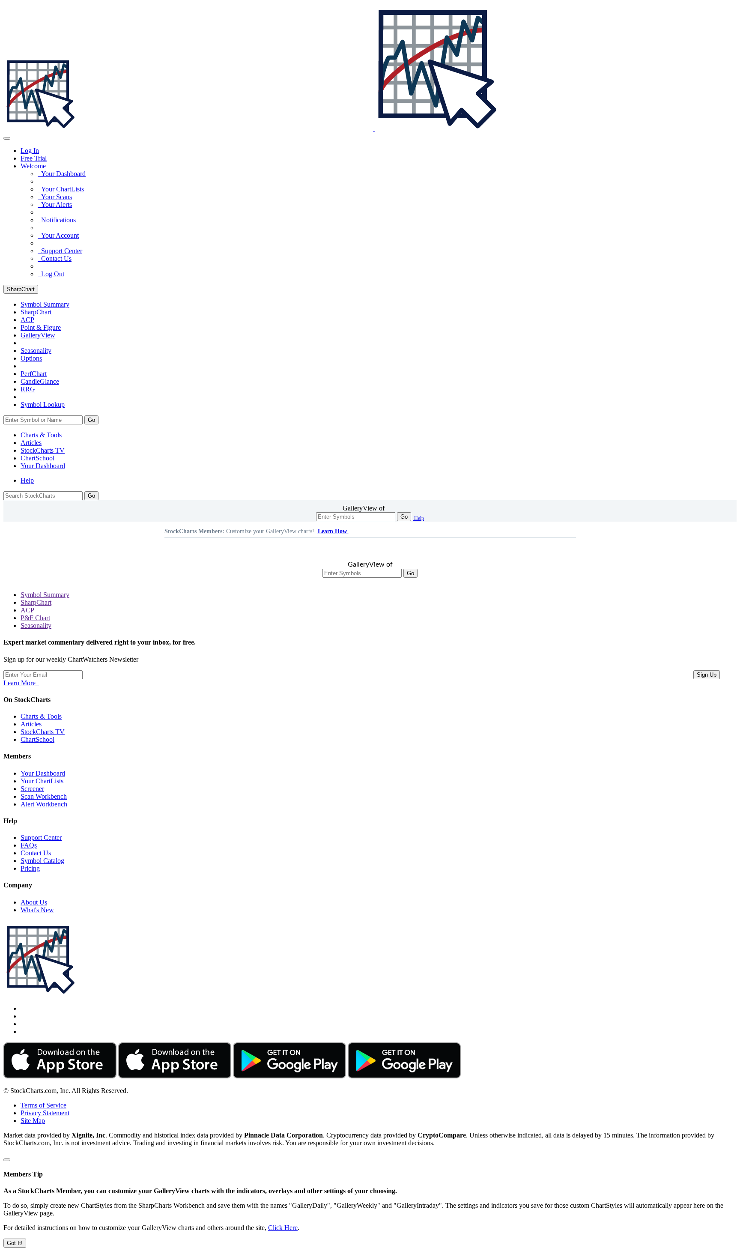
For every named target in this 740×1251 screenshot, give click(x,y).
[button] (33, 166)
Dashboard (43, 465)
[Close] (6, 1159)
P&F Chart (35, 617)
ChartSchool (37, 458)
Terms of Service (43, 1105)
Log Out (51, 274)
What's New (37, 910)
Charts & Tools (41, 435)
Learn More (21, 683)
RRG (28, 389)
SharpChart (21, 289)
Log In (30, 150)
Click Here (283, 1227)
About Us (34, 902)
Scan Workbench (44, 796)
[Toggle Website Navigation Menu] (6, 138)
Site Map (33, 1120)
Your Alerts (55, 204)
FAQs (29, 845)
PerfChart (34, 373)
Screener (32, 788)
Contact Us (55, 258)
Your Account (58, 235)
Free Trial (34, 158)
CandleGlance (40, 381)
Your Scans (55, 196)
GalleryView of (364, 508)
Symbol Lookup (43, 404)
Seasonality (36, 350)
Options (31, 358)
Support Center (60, 250)
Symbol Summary (45, 594)
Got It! (15, 1243)
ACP (27, 610)
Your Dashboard (62, 173)
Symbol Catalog (42, 860)
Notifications (57, 220)
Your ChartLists (61, 189)
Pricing (30, 868)
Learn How (333, 531)
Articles (31, 442)
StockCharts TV (43, 450)
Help (27, 480)
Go (91, 420)
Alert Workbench (44, 804)
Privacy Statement (45, 1113)
